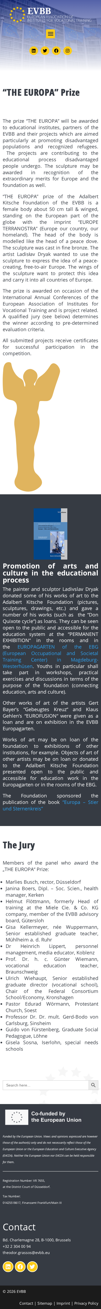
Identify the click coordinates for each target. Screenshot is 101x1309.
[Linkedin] (33, 50)
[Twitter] (45, 50)
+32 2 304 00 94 (17, 1246)
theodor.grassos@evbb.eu (26, 1252)
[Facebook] (56, 50)
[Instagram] (67, 50)
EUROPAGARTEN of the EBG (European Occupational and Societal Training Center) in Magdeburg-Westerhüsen (50, 656)
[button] (50, 33)
